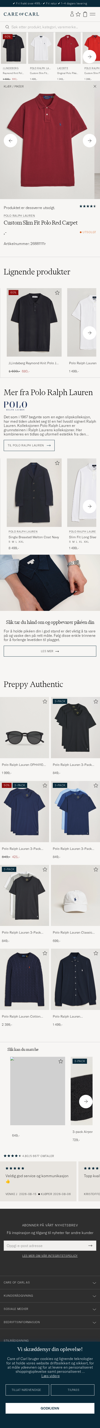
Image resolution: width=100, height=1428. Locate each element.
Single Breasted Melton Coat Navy (34, 537)
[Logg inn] (72, 14)
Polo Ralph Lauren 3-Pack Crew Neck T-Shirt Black (72, 765)
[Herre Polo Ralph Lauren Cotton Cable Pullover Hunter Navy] (24, 979)
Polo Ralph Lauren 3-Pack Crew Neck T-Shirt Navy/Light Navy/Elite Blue (74, 849)
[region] (50, 1181)
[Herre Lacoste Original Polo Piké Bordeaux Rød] (68, 48)
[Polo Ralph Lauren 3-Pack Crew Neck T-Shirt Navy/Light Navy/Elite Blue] (75, 845)
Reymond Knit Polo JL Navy (13, 73)
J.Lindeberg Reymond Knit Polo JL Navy (33, 363)
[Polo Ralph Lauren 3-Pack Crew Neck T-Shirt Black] (75, 761)
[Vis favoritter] (78, 14)
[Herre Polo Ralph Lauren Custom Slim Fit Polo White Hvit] (40, 48)
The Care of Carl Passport (50, 3)
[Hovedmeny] (92, 14)
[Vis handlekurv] (85, 14)
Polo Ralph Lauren (40, 69)
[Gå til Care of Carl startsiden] (21, 14)
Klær (7, 86)
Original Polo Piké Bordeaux (66, 73)
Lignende (37, 272)
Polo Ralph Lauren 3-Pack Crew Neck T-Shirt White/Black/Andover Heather (24, 932)
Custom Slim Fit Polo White (38, 73)
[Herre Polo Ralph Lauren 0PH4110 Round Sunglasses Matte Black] (24, 727)
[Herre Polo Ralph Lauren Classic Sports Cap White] (75, 895)
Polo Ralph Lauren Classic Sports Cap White (72, 932)
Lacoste (62, 68)
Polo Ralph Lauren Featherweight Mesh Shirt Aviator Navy (71, 1016)
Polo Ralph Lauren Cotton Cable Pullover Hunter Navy (22, 1016)
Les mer (47, 651)
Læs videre (50, 1376)
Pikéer (19, 86)
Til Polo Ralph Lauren (26, 445)
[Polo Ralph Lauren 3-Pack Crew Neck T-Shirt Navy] (24, 845)
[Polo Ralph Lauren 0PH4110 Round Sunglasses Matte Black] (24, 761)
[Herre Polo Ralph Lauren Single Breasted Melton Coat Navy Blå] (34, 492)
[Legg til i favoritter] (56, 293)
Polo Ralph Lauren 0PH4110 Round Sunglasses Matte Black (22, 765)
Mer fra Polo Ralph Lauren (48, 392)
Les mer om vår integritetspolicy (50, 1255)
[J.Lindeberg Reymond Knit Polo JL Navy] (34, 359)
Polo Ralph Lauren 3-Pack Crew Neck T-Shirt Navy (21, 849)
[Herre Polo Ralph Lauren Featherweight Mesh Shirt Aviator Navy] (75, 979)
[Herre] (37, 1091)
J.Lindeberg (11, 68)
